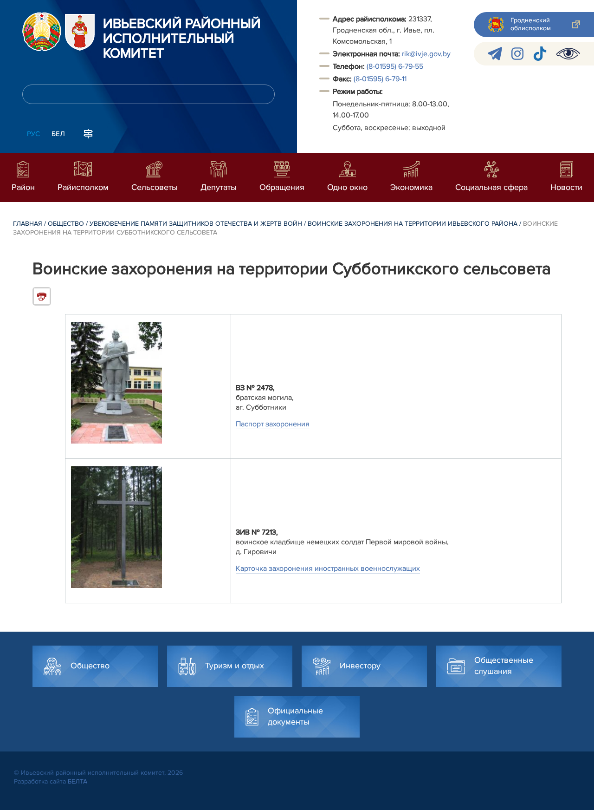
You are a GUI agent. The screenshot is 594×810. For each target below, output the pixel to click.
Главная (27, 224)
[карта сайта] (88, 133)
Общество (66, 224)
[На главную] (41, 31)
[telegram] (495, 53)
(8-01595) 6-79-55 (395, 66)
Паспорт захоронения (273, 424)
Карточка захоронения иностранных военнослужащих (328, 568)
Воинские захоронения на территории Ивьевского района (412, 224)
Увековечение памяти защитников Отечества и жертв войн (196, 224)
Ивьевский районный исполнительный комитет (182, 39)
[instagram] (517, 53)
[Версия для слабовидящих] (568, 53)
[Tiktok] (540, 53)
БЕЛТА (77, 781)
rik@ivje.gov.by (426, 54)
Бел (58, 134)
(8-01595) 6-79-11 (380, 79)
